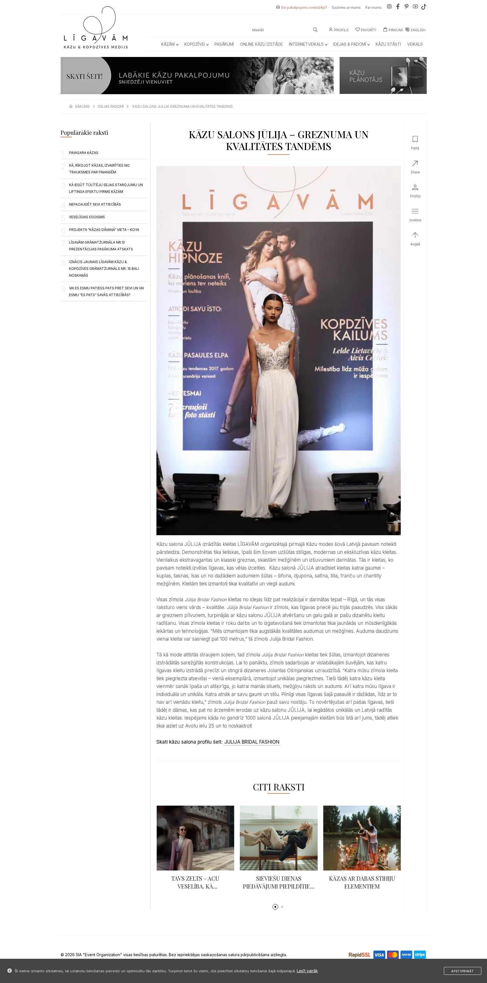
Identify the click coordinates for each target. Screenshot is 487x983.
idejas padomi (111, 106)
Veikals (415, 44)
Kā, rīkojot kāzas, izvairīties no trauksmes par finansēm (99, 168)
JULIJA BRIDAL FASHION (252, 742)
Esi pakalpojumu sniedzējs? (304, 7)
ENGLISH (418, 30)
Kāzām (168, 44)
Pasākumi (224, 44)
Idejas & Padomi (349, 44)
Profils (341, 30)
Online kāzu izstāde (261, 44)
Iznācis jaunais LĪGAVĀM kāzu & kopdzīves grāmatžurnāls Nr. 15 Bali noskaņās (104, 268)
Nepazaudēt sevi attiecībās (95, 204)
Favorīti (368, 30)
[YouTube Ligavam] (415, 7)
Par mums (373, 7)
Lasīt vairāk (307, 970)
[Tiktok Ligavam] (424, 7)
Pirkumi (396, 30)
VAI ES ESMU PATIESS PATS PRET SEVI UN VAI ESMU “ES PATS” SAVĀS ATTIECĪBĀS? (106, 291)
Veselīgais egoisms (87, 217)
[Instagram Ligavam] (389, 7)
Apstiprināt (462, 971)
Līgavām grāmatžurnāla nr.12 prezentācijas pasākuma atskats (101, 245)
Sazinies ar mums (346, 7)
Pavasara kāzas (83, 153)
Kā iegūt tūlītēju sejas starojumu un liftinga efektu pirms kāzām (106, 188)
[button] (275, 907)
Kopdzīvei (194, 44)
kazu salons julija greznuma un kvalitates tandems (182, 106)
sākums (82, 106)
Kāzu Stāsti (388, 44)
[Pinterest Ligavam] (407, 7)
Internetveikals (306, 44)
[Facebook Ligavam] (398, 7)
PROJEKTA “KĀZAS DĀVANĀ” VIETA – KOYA (104, 230)
